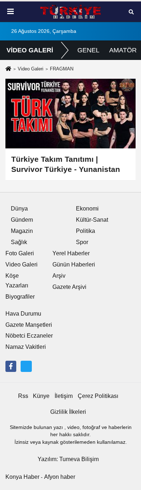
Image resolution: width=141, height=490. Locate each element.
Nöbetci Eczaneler (29, 336)
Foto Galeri (19, 253)
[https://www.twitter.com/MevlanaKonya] (26, 366)
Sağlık (19, 242)
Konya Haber (22, 477)
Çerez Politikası (98, 396)
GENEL (88, 50)
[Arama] (131, 11)
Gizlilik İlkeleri (68, 412)
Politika (85, 231)
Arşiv (58, 276)
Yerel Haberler (71, 253)
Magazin (22, 231)
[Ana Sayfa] (8, 69)
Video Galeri (30, 68)
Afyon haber (59, 477)
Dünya (19, 208)
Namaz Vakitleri (25, 347)
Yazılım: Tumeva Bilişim (68, 459)
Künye (41, 396)
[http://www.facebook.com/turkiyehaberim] (10, 366)
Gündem (22, 220)
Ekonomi (87, 208)
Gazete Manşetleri (28, 325)
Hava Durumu (23, 314)
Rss (23, 396)
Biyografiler (20, 297)
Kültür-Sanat (92, 220)
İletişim (64, 396)
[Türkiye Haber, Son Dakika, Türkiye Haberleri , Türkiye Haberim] (70, 11)
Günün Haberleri (73, 264)
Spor (82, 242)
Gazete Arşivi (69, 287)
